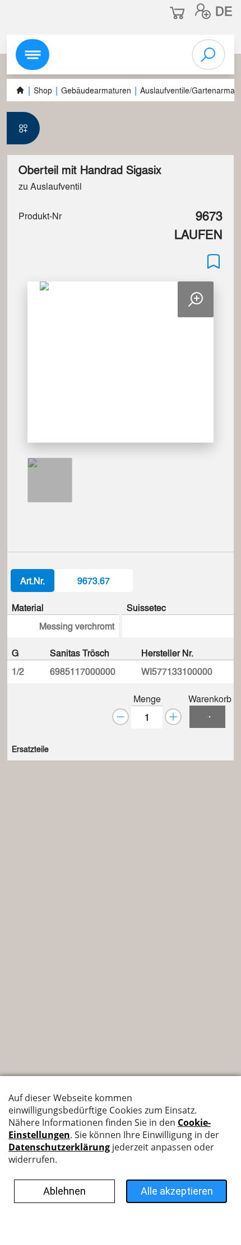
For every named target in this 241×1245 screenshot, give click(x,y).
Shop (43, 90)
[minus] (120, 716)
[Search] (208, 55)
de (224, 11)
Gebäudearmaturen (96, 90)
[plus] (173, 716)
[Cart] (207, 717)
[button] (202, 11)
